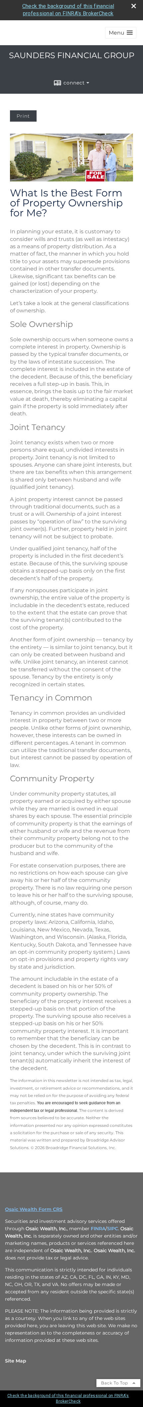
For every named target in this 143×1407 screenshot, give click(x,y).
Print (23, 116)
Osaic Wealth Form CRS (34, 1209)
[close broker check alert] (133, 6)
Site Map (15, 1361)
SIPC (112, 1229)
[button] (120, 33)
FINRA (98, 1229)
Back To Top (115, 1382)
